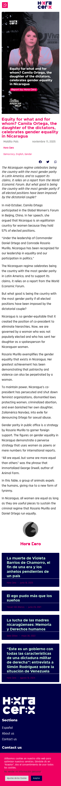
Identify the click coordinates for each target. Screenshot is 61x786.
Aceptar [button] (36, 778)
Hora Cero (8, 147)
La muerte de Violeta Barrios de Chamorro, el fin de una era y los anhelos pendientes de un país (28, 567)
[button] (40, 162)
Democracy (9, 154)
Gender (28, 154)
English (19, 154)
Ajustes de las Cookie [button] (16, 778)
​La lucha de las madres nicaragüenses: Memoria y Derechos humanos (29, 625)
